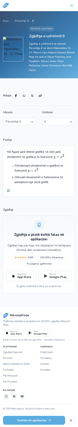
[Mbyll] (71, 420)
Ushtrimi (47, 112)
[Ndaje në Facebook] (16, 95)
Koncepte (8, 370)
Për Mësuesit (10, 375)
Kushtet (45, 364)
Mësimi (7, 112)
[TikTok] (14, 396)
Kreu (6, 21)
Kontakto (45, 370)
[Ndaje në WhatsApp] (24, 95)
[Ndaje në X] (32, 95)
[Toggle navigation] (71, 5)
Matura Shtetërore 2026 (16, 364)
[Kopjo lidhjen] (40, 95)
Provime (7, 358)
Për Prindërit (10, 382)
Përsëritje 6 (22, 21)
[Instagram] (6, 396)
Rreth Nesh (47, 352)
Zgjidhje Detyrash (13, 352)
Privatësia (46, 358)
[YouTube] (22, 396)
